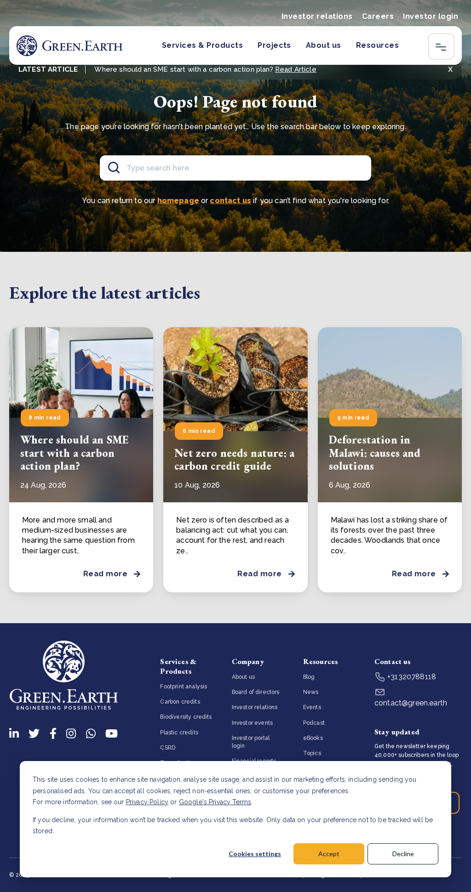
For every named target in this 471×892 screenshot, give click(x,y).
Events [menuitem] (312, 707)
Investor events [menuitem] (252, 723)
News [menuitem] (311, 692)
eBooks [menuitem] (313, 738)
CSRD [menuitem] (167, 747)
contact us (230, 200)
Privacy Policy (147, 802)
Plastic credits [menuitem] (179, 732)
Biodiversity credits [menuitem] (186, 717)
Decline (403, 854)
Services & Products (202, 45)
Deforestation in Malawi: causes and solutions (375, 452)
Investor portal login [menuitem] (251, 742)
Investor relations (317, 16)
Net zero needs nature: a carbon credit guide (234, 459)
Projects (274, 45)
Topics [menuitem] (312, 753)
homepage (178, 200)
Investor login (430, 16)
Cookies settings (255, 854)
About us (323, 45)
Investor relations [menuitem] (255, 707)
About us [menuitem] (243, 677)
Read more (105, 573)
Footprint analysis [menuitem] (183, 686)
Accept (328, 854)
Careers (378, 16)
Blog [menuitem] (309, 677)
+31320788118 (410, 676)
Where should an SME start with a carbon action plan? (74, 452)
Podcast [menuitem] (314, 723)
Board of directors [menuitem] (256, 692)
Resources (377, 45)
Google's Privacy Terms (215, 802)
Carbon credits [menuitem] (180, 702)
